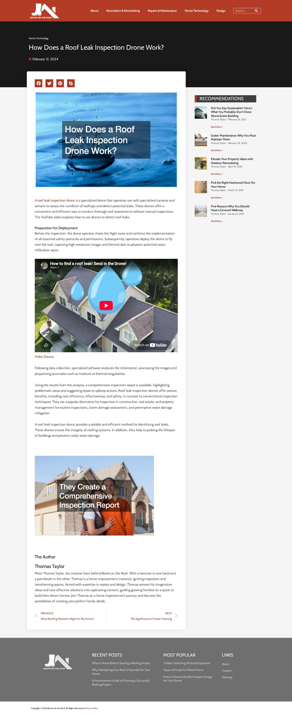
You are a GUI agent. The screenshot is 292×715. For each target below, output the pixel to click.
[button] (38, 83)
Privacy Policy (91, 708)
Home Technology (197, 11)
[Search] (256, 10)
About (94, 11)
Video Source (44, 357)
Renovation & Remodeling (123, 11)
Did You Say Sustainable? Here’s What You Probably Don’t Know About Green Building (231, 112)
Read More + (217, 127)
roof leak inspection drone (56, 200)
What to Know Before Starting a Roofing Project (121, 663)
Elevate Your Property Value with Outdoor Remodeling (232, 161)
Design (221, 11)
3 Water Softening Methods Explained (186, 663)
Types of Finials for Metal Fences (183, 670)
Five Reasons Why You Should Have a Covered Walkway (230, 208)
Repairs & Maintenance (162, 11)
